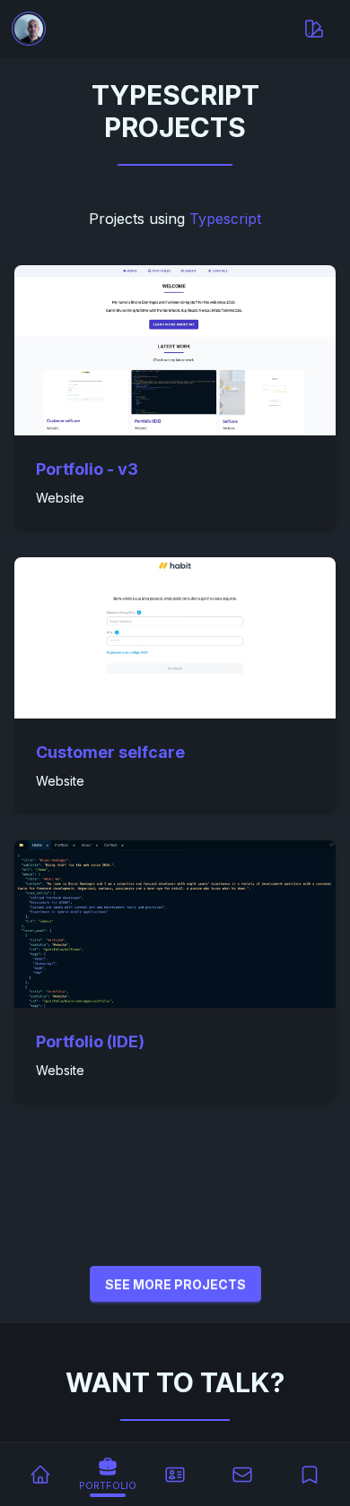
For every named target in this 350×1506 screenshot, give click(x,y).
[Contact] (242, 1474)
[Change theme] (314, 29)
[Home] (40, 1474)
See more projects (175, 1284)
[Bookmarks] (309, 1474)
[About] (175, 1474)
